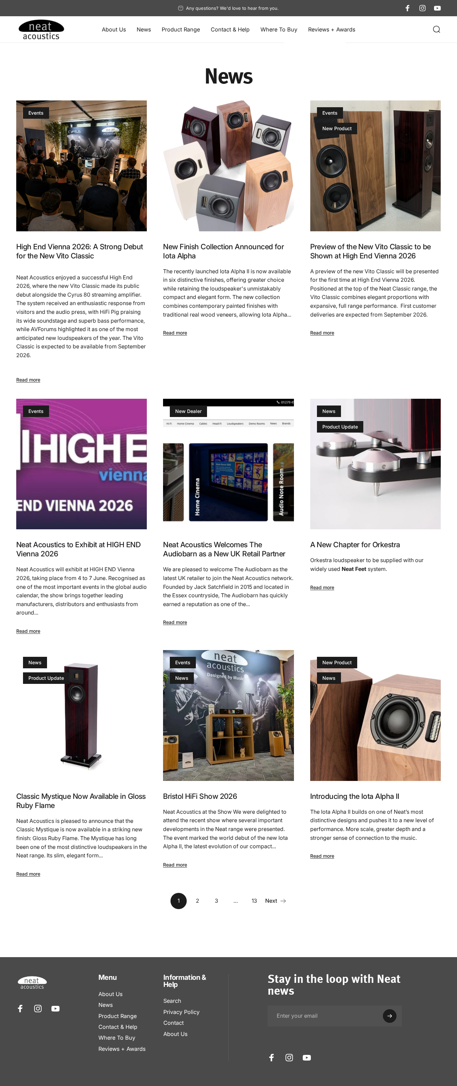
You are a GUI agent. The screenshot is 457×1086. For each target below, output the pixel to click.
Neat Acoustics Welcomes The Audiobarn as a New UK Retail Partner (224, 549)
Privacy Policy (181, 1012)
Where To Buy (116, 1037)
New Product (337, 128)
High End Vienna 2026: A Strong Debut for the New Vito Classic (79, 251)
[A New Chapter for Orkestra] (375, 464)
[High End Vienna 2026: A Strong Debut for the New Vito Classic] (81, 165)
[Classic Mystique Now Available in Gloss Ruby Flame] (81, 715)
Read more (28, 380)
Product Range (117, 1016)
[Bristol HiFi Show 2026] (228, 715)
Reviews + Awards (121, 1048)
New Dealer (188, 411)
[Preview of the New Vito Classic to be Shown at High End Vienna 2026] (375, 165)
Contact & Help (117, 1026)
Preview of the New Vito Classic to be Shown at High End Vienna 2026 (370, 251)
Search (172, 1000)
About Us (110, 994)
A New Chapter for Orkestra (355, 544)
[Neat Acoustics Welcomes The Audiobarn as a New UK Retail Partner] (228, 464)
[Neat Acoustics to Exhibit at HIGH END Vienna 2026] (81, 464)
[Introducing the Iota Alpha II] (375, 715)
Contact (173, 1022)
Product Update (340, 427)
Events (36, 113)
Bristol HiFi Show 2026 (200, 796)
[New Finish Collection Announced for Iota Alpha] (228, 165)
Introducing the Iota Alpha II (354, 796)
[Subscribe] (389, 1016)
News (329, 411)
